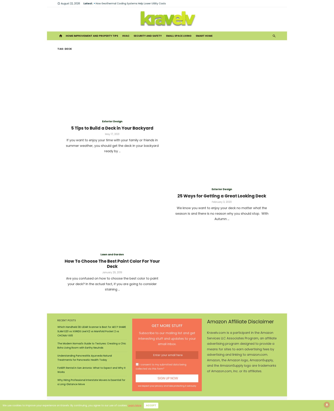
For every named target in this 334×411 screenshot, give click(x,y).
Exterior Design (112, 121)
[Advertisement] (167, 77)
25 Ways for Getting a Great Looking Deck (221, 196)
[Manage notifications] (327, 405)
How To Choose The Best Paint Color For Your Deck (112, 263)
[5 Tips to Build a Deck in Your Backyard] (222, 136)
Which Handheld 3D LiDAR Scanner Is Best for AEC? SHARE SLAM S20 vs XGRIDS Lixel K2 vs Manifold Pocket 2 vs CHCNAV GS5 (91, 331)
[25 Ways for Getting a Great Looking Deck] (112, 204)
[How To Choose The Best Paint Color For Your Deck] (222, 271)
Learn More (134, 405)
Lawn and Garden (112, 254)
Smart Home (204, 36)
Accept (151, 405)
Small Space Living (179, 36)
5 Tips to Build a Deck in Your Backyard (112, 128)
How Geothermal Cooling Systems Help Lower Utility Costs (131, 3)
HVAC (125, 36)
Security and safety (148, 36)
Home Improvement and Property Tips (92, 36)
